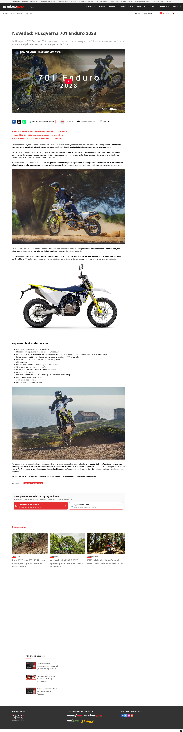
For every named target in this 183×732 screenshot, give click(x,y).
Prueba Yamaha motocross (30, 1)
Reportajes (141, 6)
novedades (27, 483)
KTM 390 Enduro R (101, 1)
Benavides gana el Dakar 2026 (67, 1)
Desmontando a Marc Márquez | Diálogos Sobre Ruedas (46, 678)
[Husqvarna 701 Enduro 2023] (68, 243)
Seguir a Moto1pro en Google (43, 122)
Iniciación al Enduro (126, 1)
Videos (152, 6)
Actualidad (90, 6)
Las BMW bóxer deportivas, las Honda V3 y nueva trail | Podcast (47, 666)
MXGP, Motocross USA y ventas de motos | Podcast (47, 691)
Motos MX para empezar (142, 1)
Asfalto (176, 6)
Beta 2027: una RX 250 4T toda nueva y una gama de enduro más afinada (28, 563)
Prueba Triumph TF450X (48, 1)
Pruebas (102, 6)
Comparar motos (126, 6)
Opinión (112, 6)
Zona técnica (164, 6)
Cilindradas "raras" (158, 1)
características (37, 483)
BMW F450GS (114, 1)
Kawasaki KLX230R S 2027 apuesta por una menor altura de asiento (66, 563)
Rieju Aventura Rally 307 (86, 1)
